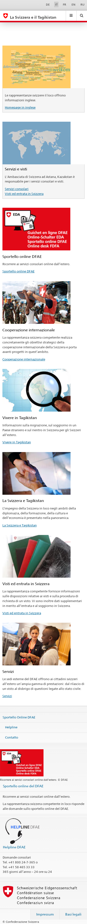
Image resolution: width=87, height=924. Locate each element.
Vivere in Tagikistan (16, 442)
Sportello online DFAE (18, 271)
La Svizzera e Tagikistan (19, 525)
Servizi (7, 696)
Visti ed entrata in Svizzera (24, 194)
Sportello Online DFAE (19, 717)
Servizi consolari (17, 189)
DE (48, 4)
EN (73, 4)
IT (56, 4)
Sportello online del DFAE (23, 786)
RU (82, 4)
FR (64, 4)
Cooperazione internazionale (23, 359)
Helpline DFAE (14, 847)
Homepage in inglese (20, 107)
